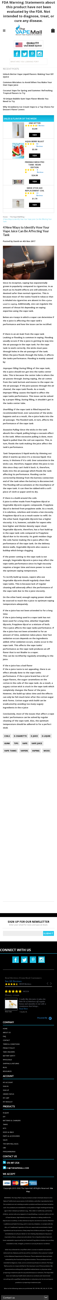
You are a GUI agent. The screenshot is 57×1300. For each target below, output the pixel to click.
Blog (5, 1067)
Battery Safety (9, 1056)
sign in (5, 1086)
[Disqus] (28, 791)
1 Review (40, 126)
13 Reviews (39, 194)
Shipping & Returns (11, 1063)
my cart (6, 1098)
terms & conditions (11, 1044)
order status (8, 1094)
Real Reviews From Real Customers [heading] (23, 978)
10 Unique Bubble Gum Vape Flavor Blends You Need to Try (25, 100)
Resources (7, 1071)
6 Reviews (40, 171)
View (35, 135)
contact (6, 1040)
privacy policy (9, 1048)
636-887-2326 (13, 1162)
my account (8, 1082)
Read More (23, 1009)
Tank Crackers (9, 1052)
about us (7, 1032)
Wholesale (7, 1060)
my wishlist (8, 1102)
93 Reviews (39, 145)
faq (4, 1036)
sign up (6, 1090)
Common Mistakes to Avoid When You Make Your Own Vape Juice (27, 83)
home (5, 1029)
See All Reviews (13, 981)
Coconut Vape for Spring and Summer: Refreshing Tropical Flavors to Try (28, 91)
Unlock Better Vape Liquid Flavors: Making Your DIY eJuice (28, 75)
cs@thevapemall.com (17, 1168)
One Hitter (35, 123)
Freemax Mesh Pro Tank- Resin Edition (34, 165)
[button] (47, 983)
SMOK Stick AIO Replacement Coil (34, 189)
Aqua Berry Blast (34, 141)
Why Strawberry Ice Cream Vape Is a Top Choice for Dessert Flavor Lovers (28, 108)
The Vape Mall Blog (17, 217)
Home (5, 217)
